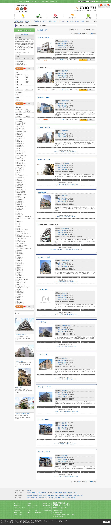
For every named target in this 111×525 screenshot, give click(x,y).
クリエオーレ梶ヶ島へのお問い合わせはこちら (66, 151)
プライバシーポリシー (20, 508)
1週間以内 (28, 111)
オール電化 (20, 177)
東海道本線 (61, 47)
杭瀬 (65, 43)
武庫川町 (50, 492)
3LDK (27, 81)
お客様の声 (47, 505)
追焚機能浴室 (21, 199)
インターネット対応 (22, 230)
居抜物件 (20, 269)
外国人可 (20, 153)
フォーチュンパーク (44, 452)
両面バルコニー (21, 284)
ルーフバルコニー (22, 175)
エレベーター (21, 179)
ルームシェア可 (21, 157)
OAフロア (20, 301)
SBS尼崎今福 (42, 192)
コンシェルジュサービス (24, 248)
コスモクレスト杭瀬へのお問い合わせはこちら (66, 281)
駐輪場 (19, 182)
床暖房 (19, 213)
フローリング (21, 167)
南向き (19, 260)
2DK (27, 77)
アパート (19, 52)
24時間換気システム (22, 279)
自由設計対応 (21, 292)
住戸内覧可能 (21, 247)
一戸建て (19, 54)
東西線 (60, 77)
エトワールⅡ (19, 387)
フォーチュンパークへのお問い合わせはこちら (66, 476)
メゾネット (20, 170)
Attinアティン (42, 322)
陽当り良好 (20, 126)
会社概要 (17, 505)
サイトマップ (18, 512)
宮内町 (75, 492)
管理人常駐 (20, 143)
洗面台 (19, 204)
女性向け (20, 162)
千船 (65, 45)
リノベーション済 (22, 131)
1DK (18, 76)
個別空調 (20, 270)
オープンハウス (21, 152)
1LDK (27, 76)
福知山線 (58, 495)
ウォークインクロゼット (24, 216)
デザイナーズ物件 (33, 510)
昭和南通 (55, 492)
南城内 (65, 492)
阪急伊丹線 (80, 495)
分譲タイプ (20, 141)
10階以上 (20, 255)
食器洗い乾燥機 (21, 192)
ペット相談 (20, 275)
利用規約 (17, 510)
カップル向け (21, 160)
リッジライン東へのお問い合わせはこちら (66, 379)
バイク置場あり (21, 184)
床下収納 (20, 215)
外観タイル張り (21, 189)
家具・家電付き (21, 186)
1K (26, 74)
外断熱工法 (20, 303)
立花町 (29, 492)
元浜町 (38, 492)
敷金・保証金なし (21, 61)
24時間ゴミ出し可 (22, 245)
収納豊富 (20, 221)
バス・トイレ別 (21, 197)
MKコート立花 (19, 361)
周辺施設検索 (47, 510)
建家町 (60, 492)
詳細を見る (83, 59)
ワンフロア (20, 264)
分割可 (19, 140)
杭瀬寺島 (67, 41)
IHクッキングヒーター (23, 286)
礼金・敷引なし (21, 63)
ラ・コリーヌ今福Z (44, 419)
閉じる (106, 521)
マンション (26, 52)
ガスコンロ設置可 (22, 155)
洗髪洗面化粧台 (21, 206)
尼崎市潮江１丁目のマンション (23, 334)
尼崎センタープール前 (47, 497)
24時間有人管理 (21, 241)
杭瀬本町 (67, 163)
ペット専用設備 (21, 123)
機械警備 (20, 299)
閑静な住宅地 (21, 128)
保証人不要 (20, 133)
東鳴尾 (73, 497)
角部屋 (19, 262)
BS (18, 224)
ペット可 (31, 508)
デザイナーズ (21, 129)
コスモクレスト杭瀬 (44, 257)
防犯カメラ (20, 240)
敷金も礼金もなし (33, 505)
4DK (27, 82)
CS (18, 223)
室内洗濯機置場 (21, 165)
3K (26, 79)
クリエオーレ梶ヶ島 (44, 127)
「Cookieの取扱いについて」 (18, 522)
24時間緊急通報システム (24, 236)
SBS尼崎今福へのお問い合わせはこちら (66, 216)
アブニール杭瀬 (42, 289)
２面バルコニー (21, 281)
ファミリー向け (21, 163)
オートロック (21, 231)
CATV (19, 226)
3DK (18, 81)
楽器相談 (20, 124)
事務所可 (20, 135)
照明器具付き (21, 180)
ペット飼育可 (21, 121)
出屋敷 (32, 497)
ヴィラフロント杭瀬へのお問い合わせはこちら (66, 184)
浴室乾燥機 (20, 201)
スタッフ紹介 (47, 508)
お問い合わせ (47, 503)
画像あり (19, 116)
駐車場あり (20, 250)
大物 (65, 167)
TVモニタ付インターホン (24, 233)
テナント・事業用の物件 (35, 512)
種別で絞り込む (24, 34)
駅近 (30, 503)
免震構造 (20, 294)
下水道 (19, 274)
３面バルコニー (21, 282)
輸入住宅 (20, 289)
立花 (40, 497)
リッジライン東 (42, 354)
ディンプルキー (21, 238)
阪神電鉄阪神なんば (38, 495)
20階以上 (20, 257)
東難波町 (70, 492)
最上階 (19, 258)
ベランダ (20, 172)
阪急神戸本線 (72, 495)
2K (17, 77)
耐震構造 (20, 296)
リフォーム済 (21, 277)
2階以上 (19, 252)
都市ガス (20, 272)
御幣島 (64, 77)
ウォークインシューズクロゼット (24, 219)
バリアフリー (21, 138)
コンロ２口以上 (21, 191)
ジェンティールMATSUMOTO (23, 413)
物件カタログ (18, 514)
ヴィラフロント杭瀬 (44, 159)
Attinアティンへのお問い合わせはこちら (66, 346)
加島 (64, 364)
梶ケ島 (66, 71)
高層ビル (20, 265)
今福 (66, 195)
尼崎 (66, 47)
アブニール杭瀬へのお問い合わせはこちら (66, 314)
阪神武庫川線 (64, 495)
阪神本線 (60, 43)
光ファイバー (21, 228)
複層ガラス (20, 291)
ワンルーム (19, 74)
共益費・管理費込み (22, 65)
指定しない (19, 109)
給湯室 (19, 298)
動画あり (28, 116)
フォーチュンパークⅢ (44, 387)
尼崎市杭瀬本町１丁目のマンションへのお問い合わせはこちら (66, 249)
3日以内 (19, 111)
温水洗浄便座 (21, 203)
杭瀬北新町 (68, 325)
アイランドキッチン (22, 287)
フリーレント (21, 148)
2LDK (18, 79)
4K (17, 82)
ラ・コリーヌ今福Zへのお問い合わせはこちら (66, 444)
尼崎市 (63, 41)
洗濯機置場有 (21, 187)
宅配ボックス (21, 235)
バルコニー (20, 174)
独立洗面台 (20, 209)
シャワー (20, 208)
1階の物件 (20, 253)
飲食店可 (20, 267)
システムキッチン (22, 194)
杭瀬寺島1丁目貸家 (43, 97)
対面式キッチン (21, 196)
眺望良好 (20, 145)
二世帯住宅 (20, 146)
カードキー (20, 150)
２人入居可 (20, 136)
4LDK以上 (19, 84)
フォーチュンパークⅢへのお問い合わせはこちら (66, 411)
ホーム (17, 503)
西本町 (33, 492)
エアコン (20, 211)
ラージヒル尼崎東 (43, 37)
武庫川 (59, 497)
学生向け (20, 158)
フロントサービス (22, 243)
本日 (27, 109)
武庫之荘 (64, 497)
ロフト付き (20, 169)
